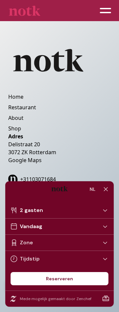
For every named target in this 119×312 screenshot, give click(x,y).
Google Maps (25, 160)
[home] (24, 10)
